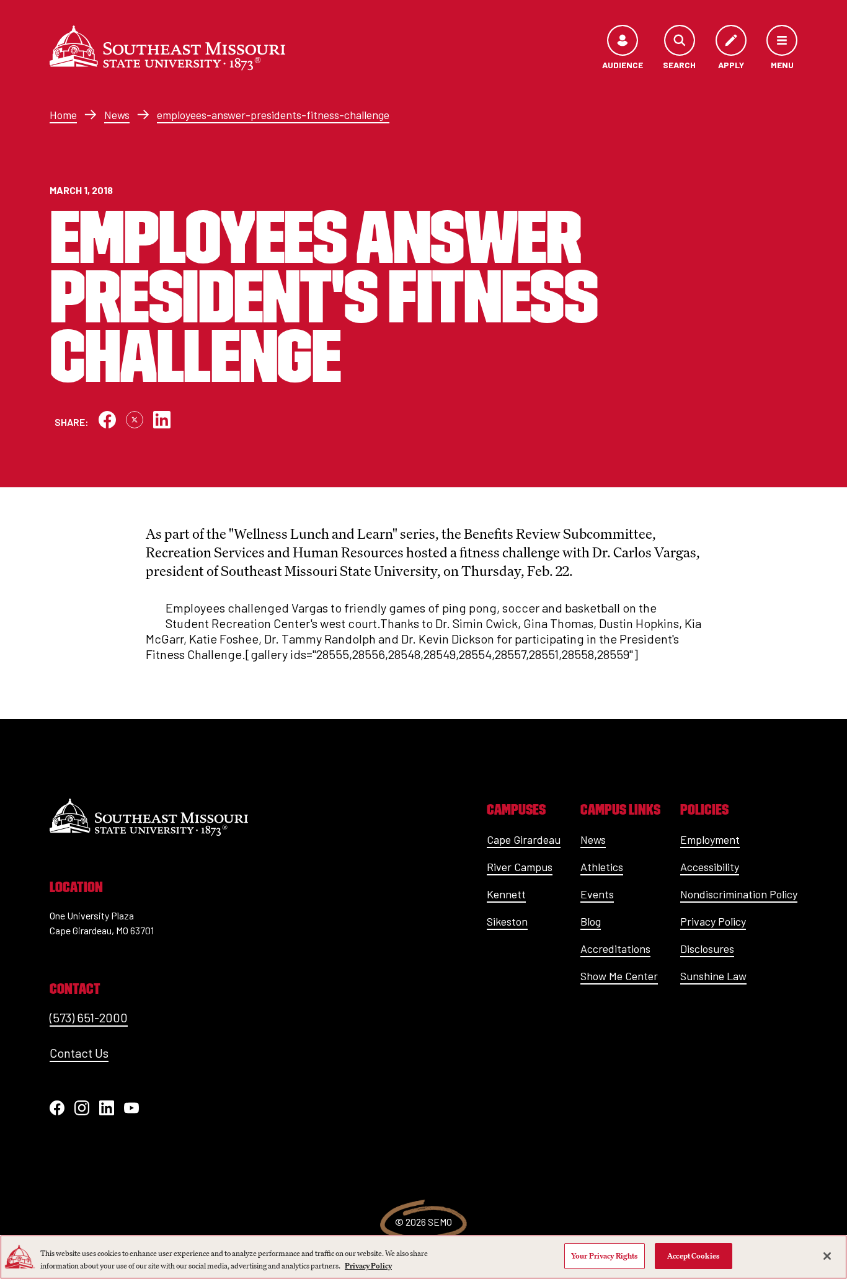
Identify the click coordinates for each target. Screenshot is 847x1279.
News (117, 115)
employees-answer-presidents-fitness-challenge (273, 115)
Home (63, 115)
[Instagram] (81, 1107)
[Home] (167, 47)
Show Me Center (619, 976)
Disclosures (707, 948)
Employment (710, 839)
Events (597, 894)
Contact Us (79, 1052)
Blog (590, 921)
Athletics (601, 867)
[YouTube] (131, 1107)
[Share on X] (134, 419)
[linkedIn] (106, 1107)
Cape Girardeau (524, 839)
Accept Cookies (693, 1255)
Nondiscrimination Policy (738, 894)
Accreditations (615, 948)
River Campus (519, 867)
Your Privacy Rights (604, 1255)
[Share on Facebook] (107, 419)
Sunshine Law (713, 976)
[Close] (827, 1256)
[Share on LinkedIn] (161, 419)
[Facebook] (57, 1107)
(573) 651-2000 (89, 1017)
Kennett (506, 894)
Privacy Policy (713, 921)
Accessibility (709, 867)
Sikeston (507, 921)
